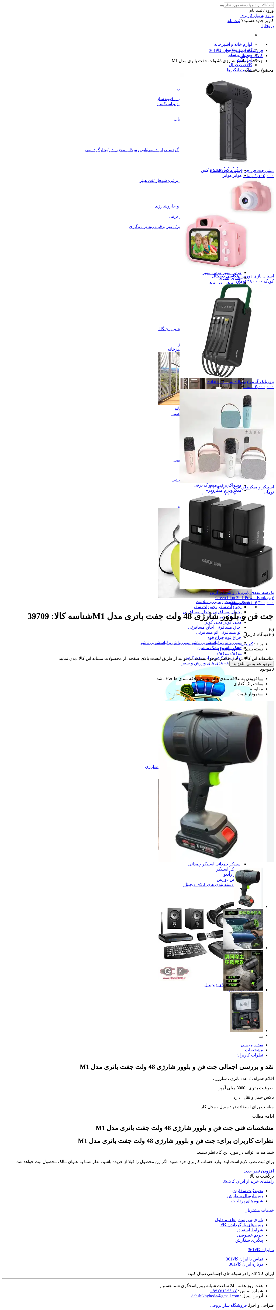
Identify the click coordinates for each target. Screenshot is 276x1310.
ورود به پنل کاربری (257, 15)
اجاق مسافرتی (228, 627)
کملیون (246, 644)
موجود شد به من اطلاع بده (252, 664)
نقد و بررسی (252, 1045)
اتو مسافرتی (230, 632)
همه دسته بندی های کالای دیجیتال (212, 884)
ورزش (236, 652)
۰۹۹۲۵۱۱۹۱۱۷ (223, 1290)
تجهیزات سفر (230, 606)
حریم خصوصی (250, 1235)
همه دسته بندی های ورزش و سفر (212, 663)
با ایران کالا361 (261, 1249)
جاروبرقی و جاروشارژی (176, 206)
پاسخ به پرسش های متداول (239, 1219)
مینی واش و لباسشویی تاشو (217, 642)
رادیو (228, 874)
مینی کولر (233, 622)
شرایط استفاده (249, 1230)
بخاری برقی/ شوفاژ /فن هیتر (165, 180)
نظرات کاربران (249, 1055)
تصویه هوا (233, 282)
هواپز (237, 175)
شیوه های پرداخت (247, 1201)
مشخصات (254, 1050)
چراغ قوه (233, 637)
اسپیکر (222, 869)
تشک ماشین (208, 647)
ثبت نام (233, 20)
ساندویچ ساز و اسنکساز (177, 103)
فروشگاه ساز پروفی (228, 1305)
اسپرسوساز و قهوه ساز (178, 98)
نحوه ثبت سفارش (247, 1190)
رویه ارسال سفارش (245, 1195)
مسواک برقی (205, 485)
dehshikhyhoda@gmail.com (215, 1296)
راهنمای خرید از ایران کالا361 (248, 1181)
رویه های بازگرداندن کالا (241, 1225)
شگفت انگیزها (239, 70)
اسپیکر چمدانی (228, 864)
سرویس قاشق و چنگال (178, 328)
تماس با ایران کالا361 (244, 1259)
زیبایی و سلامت (209, 601)
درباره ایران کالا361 (246, 1264)
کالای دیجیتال (240, 64)
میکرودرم (233, 490)
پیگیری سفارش (249, 1240)
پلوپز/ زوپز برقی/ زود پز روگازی (157, 226)
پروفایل (267, 25)
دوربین (223, 879)
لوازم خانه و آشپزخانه (233, 44)
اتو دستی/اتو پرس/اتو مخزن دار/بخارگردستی (124, 149)
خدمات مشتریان (259, 1210)
